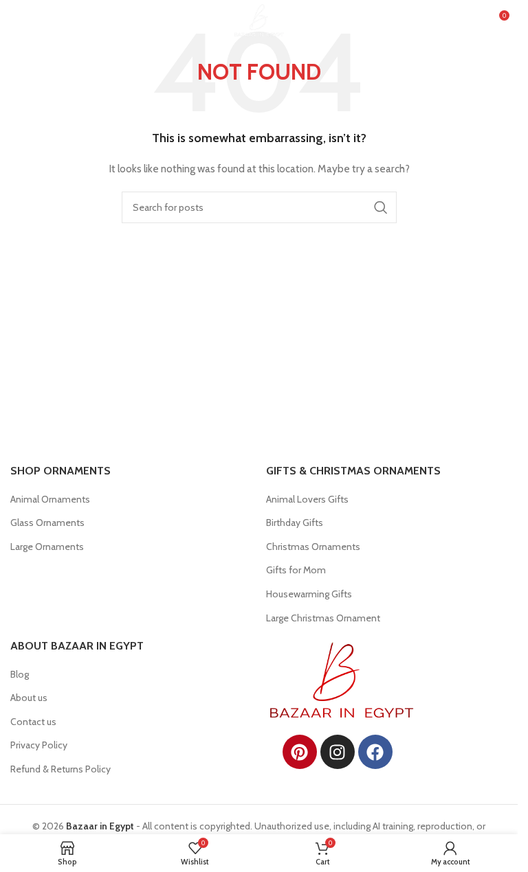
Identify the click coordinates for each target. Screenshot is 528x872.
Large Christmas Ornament (323, 618)
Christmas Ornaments (313, 546)
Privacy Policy (38, 745)
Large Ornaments (47, 546)
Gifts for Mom (296, 570)
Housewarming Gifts (309, 594)
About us (28, 697)
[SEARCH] (381, 207)
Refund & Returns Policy (60, 769)
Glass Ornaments (47, 522)
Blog (19, 674)
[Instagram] (337, 752)
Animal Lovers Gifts (307, 499)
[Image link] (341, 679)
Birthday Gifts (294, 522)
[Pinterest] (300, 752)
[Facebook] (375, 752)
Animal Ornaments (50, 499)
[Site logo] (259, 19)
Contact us (33, 721)
